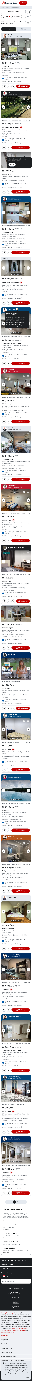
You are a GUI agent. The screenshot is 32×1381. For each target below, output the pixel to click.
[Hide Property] (24, 41)
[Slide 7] (20, 738)
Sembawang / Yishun (23, 1250)
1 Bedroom (11, 1227)
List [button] (10, 29)
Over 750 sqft (6, 1244)
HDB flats (3, 1330)
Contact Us (4, 1268)
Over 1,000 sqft (16, 1244)
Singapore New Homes (8, 1356)
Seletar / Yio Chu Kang (9, 1250)
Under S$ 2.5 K (15, 1236)
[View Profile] (16, 35)
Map (24, 29)
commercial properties (7, 1332)
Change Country (6, 1273)
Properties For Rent (7, 1352)
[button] (27, 313)
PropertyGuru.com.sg (7, 1313)
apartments (24, 1328)
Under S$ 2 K (6, 1236)
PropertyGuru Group (7, 1264)
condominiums (16, 1328)
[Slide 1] (11, 58)
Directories (4, 1344)
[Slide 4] (16, 58)
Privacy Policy (16, 1369)
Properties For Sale (7, 1348)
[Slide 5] (18, 58)
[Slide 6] (18, 274)
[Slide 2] (12, 738)
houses (24, 1330)
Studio (4, 1227)
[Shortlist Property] (28, 41)
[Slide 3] (14, 58)
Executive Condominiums (14, 1330)
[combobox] (15, 12)
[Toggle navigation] (29, 3)
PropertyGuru (5, 1340)
